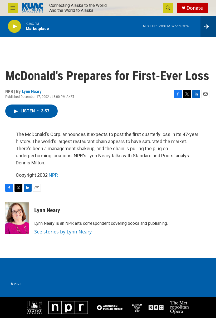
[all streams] (208, 26)
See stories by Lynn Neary (63, 231)
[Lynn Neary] (17, 218)
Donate (194, 8)
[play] (14, 26)
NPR (53, 175)
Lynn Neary (32, 91)
